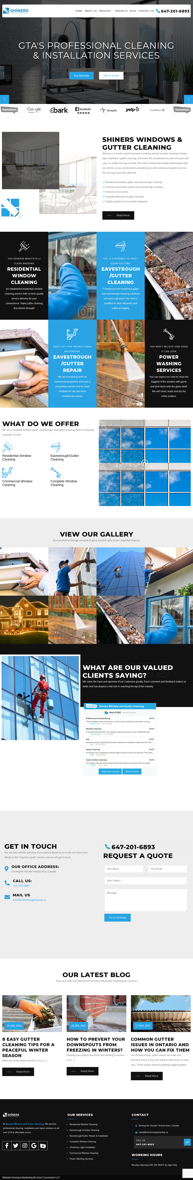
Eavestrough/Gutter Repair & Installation (89, 1136)
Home (79, 11)
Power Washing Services (81, 1159)
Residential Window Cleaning (83, 1124)
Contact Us (146, 11)
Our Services (81, 75)
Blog (133, 11)
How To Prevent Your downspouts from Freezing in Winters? (96, 1045)
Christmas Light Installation (82, 1147)
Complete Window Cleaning (83, 1141)
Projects (121, 11)
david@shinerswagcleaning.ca (29, 900)
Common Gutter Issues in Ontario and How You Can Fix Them (160, 1045)
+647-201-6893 (21, 885)
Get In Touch (111, 75)
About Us (91, 11)
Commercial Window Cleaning (84, 1153)
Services (105, 11)
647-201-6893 (145, 1144)
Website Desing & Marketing (17, 1177)
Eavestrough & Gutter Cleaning (84, 1130)
